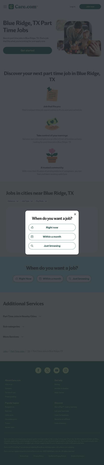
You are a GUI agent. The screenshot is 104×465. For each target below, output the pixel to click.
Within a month (52, 236)
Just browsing (52, 245)
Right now (52, 227)
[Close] (75, 214)
